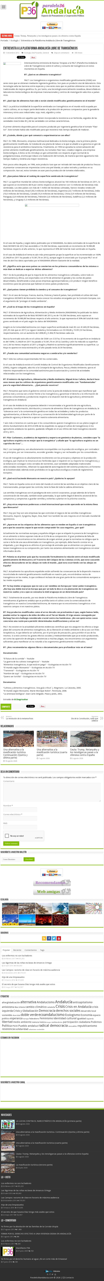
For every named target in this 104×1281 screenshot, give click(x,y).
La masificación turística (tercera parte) (30, 36)
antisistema (8, 1007)
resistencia (8, 1029)
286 (17, 1237)
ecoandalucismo (51, 1015)
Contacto (69, 1277)
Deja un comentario (61, 53)
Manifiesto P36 (23, 1248)
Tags (42, 950)
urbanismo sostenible (36, 1029)
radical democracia (53, 1025)
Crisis (60, 1006)
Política (7, 1025)
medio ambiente (22, 1022)
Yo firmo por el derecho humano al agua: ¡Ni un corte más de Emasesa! (34, 1259)
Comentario (8, 781)
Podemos (96, 1022)
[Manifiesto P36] (8, 1251)
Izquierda (90, 1019)
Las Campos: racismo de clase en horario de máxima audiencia (31, 970)
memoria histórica (39, 1022)
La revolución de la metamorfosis (19, 718)
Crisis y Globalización (25, 1010)
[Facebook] (49, 938)
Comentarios (31, 950)
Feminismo (46, 1018)
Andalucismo (46, 1002)
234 (18, 1244)
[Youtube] (59, 938)
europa (26, 1019)
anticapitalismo (82, 1002)
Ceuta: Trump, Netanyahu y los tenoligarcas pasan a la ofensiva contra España (84, 752)
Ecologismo (72, 1015)
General (46, 53)
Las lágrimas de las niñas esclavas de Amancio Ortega (27, 963)
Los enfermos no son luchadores (17, 955)
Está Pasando (37, 53)
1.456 (19, 1229)
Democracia (47, 1011)
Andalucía (63, 1002)
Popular (6, 950)
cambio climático (36, 1006)
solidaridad (21, 1029)
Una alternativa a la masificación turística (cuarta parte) (52, 752)
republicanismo (87, 1025)
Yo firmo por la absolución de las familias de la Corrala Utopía (29, 1226)
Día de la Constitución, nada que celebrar (84, 719)
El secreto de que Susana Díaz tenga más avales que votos (28, 984)
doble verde (29, 1015)
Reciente (17, 950)
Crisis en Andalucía (78, 1007)
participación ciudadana (76, 1022)
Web (5, 823)
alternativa (28, 1002)
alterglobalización (11, 1002)
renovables (72, 1026)
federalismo (34, 1019)
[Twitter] (54, 938)
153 (32, 1251)
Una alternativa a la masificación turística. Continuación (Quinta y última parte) (15, 753)
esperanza (16, 1018)
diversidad (16, 1015)
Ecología (14, 40)
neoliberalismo (56, 1022)
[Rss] (44, 938)
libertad (7, 1021)
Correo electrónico (12, 814)
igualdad (81, 1018)
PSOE (15, 1026)
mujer (49, 1022)
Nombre (8, 805)
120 (16, 1262)
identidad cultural (65, 1018)
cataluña (51, 1007)
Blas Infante (20, 1007)
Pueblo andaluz (28, 1025)
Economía (86, 1015)
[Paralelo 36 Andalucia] (52, 10)
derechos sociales (68, 1011)
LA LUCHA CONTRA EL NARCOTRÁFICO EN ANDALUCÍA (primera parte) (49, 1121)
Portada (4, 40)
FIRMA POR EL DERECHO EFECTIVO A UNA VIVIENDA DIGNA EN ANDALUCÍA (36, 1233)
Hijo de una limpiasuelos (13, 977)
